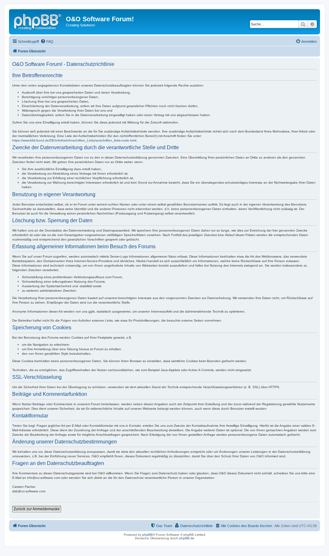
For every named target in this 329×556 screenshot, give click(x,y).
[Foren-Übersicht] (38, 21)
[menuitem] (46, 41)
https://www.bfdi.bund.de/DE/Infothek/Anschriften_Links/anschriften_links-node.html (74, 140)
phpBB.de (186, 538)
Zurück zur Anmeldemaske (36, 509)
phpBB (147, 534)
